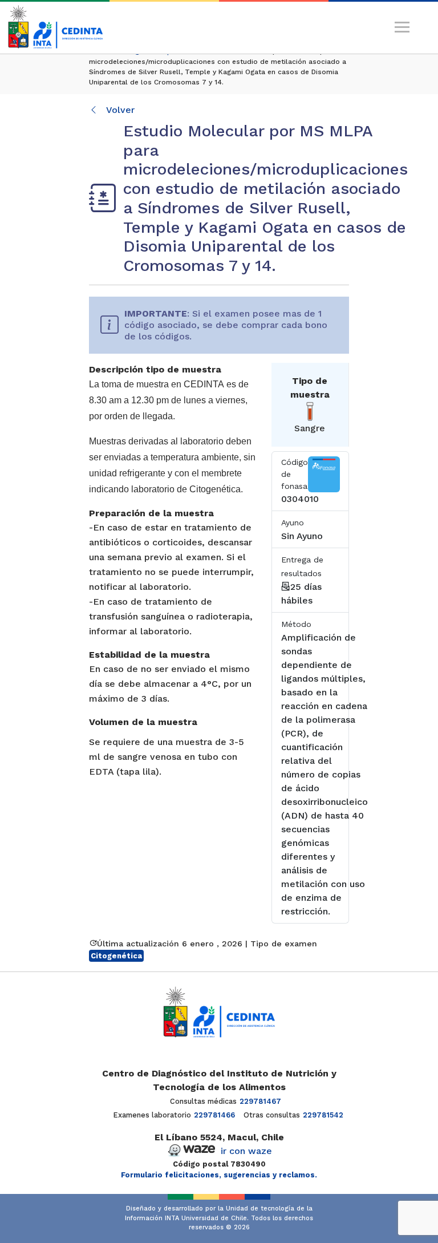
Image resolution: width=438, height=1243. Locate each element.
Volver (119, 109)
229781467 (260, 1101)
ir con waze (246, 1150)
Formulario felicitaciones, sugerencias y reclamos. (219, 1175)
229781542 (323, 1115)
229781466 (214, 1115)
